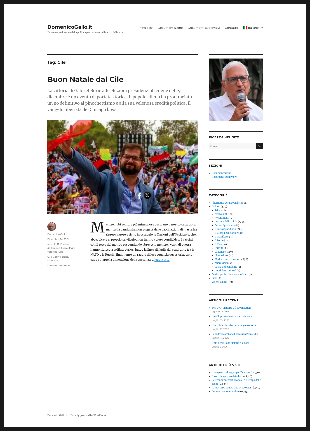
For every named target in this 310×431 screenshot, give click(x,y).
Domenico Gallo (56, 234)
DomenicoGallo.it (69, 27)
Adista (218, 210)
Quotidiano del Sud (225, 270)
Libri (214, 278)
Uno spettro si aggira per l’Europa (231, 372)
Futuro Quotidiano (225, 225)
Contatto (231, 27)
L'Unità (219, 248)
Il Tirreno (220, 244)
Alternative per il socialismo (227, 202)
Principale (145, 27)
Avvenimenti (222, 217)
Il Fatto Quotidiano (225, 229)
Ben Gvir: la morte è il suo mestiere (231, 307)
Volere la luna (55, 251)
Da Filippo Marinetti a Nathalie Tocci (232, 316)
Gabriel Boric (60, 256)
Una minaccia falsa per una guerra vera (234, 325)
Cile (49, 256)
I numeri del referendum (226, 391)
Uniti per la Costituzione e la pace (230, 342)
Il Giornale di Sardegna (228, 232)
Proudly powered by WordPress (88, 415)
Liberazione (221, 255)
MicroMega (67, 247)
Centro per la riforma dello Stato (230, 274)
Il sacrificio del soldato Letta (228, 376)
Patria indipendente (226, 266)
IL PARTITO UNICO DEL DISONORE (231, 387)
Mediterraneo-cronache (229, 259)
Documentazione (170, 27)
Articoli (216, 206)
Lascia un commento (59, 265)
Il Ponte (219, 240)
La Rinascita (222, 251)
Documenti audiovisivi (204, 27)
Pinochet (52, 260)
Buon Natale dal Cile (85, 79)
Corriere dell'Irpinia (226, 221)
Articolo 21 (53, 244)
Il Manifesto (222, 236)
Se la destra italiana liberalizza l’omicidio (235, 334)
